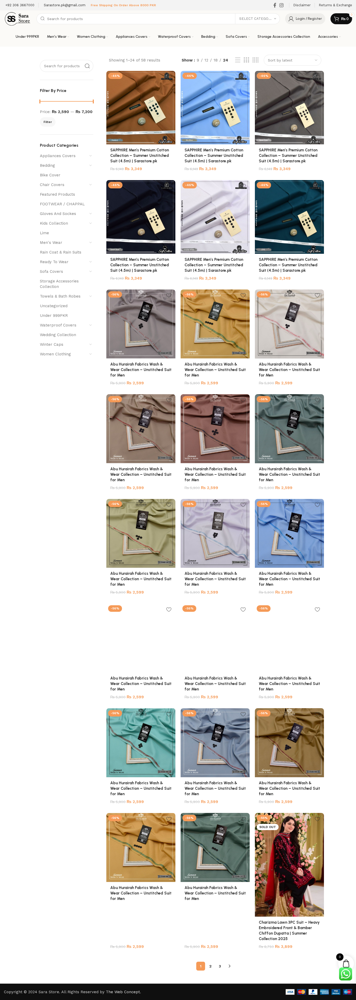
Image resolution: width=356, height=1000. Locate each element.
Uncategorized (53, 306)
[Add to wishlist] (168, 77)
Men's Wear (51, 242)
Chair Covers (52, 184)
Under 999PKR (54, 315)
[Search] (87, 66)
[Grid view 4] (256, 60)
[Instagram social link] (281, 5)
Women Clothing (55, 354)
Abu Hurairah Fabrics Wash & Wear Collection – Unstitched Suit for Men (140, 370)
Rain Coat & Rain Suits (60, 252)
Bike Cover (50, 175)
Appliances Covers (58, 155)
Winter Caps (51, 344)
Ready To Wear (54, 262)
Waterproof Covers (58, 325)
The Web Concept (123, 992)
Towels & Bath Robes (60, 296)
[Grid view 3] (246, 60)
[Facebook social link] (275, 5)
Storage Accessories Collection (59, 284)
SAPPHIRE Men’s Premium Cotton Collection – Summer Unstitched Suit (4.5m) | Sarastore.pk (139, 155)
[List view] (237, 60)
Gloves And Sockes (58, 213)
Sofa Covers (51, 271)
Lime (44, 233)
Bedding (47, 165)
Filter (48, 122)
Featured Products (57, 194)
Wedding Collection (58, 334)
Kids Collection (54, 223)
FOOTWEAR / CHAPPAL (62, 204)
